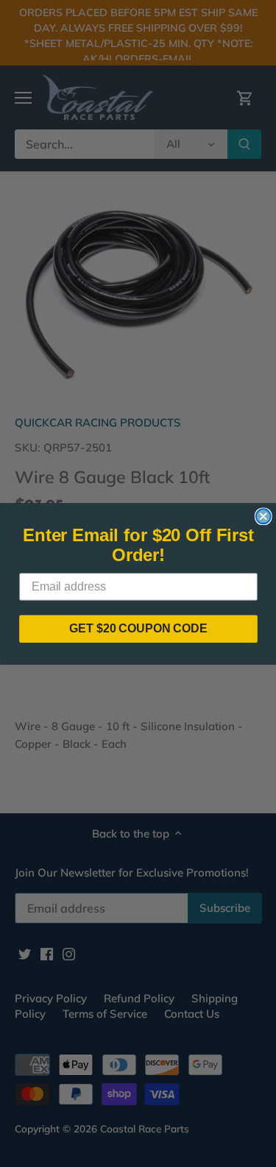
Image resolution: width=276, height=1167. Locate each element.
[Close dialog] (262, 516)
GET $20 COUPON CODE (138, 628)
